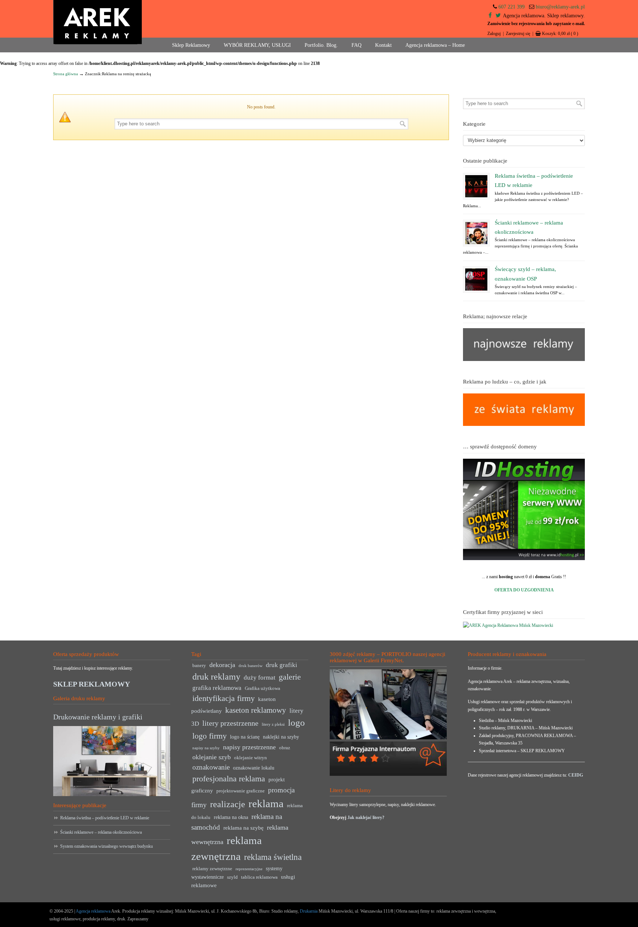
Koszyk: (560, 33)
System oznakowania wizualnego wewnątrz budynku (106, 846)
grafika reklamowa (216, 687)
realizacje (227, 804)
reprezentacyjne (249, 869)
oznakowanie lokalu (253, 768)
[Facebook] (490, 15)
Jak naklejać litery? (365, 817)
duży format (259, 677)
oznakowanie (211, 767)
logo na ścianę (245, 737)
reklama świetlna (273, 857)
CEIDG (575, 775)
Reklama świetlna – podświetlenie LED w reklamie (104, 817)
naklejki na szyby (281, 737)
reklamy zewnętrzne (212, 868)
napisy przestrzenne (249, 747)
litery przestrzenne (230, 723)
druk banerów (251, 666)
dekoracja (222, 665)
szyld (232, 877)
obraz (284, 747)
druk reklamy (216, 676)
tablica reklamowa (259, 877)
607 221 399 (511, 7)
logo (296, 723)
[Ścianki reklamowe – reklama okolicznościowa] (476, 233)
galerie (290, 677)
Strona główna (65, 74)
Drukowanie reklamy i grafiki (98, 717)
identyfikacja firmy (223, 698)
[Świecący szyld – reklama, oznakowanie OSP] (476, 279)
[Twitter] (498, 15)
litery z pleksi (273, 724)
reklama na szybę (243, 827)
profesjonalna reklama (228, 778)
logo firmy (209, 735)
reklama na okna (231, 817)
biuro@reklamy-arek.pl (560, 7)
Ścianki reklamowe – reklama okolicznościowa (101, 832)
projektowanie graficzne (240, 791)
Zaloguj (494, 33)
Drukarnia (308, 911)
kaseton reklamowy (255, 710)
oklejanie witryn (250, 757)
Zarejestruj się (518, 33)
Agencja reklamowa (93, 911)
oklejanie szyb (211, 757)
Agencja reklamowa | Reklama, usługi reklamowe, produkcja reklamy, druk (97, 22)
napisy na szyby (206, 748)
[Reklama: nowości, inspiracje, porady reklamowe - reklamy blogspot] (524, 424)
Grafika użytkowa (262, 688)
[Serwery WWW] (524, 509)
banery (199, 665)
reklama (266, 803)
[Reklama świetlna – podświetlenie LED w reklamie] (476, 186)
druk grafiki (281, 665)
